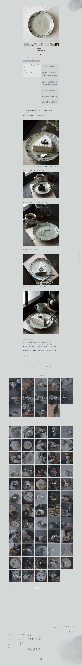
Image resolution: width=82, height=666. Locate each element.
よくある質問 (10, 637)
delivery (79, 262)
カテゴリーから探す (35, 366)
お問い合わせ (20, 644)
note (9, 644)
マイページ (19, 639)
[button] (32, 23)
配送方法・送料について (21, 634)
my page (80, 258)
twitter (9, 647)
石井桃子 (24, 57)
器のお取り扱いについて (12, 636)
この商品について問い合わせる (31, 60)
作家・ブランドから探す (47, 366)
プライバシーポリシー (21, 642)
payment (80, 266)
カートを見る (10, 639)
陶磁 (28, 57)
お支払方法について (21, 636)
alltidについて (10, 634)
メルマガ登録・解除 (21, 637)
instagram (10, 642)
